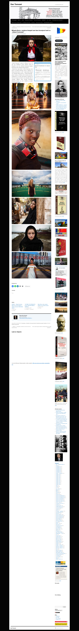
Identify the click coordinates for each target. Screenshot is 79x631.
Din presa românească (59, 516)
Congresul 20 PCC (58, 505)
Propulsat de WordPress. (60, 628)
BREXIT (57, 489)
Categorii (57, 463)
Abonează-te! (59, 40)
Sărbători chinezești (59, 551)
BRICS (57, 491)
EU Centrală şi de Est (59, 521)
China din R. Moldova (29, 20)
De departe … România (59, 511)
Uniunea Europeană (59, 554)
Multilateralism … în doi (59, 533)
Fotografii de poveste (39, 323)
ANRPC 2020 (58, 477)
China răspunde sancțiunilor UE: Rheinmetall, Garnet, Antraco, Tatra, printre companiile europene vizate (61, 416)
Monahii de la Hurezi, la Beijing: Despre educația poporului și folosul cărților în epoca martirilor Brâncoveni (61, 426)
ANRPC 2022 (58, 479)
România (33, 22)
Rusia (57, 549)
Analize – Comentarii (59, 473)
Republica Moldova (59, 541)
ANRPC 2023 (58, 481)
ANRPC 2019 (58, 476)
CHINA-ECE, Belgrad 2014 (60, 495)
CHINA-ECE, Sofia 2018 (60, 499)
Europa (57, 522)
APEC (57, 485)
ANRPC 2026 (58, 484)
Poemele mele (58, 535)
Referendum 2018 (58, 540)
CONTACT (44, 20)
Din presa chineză (33, 323)
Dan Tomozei (16, 4)
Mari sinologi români (59, 532)
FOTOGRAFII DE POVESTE (57, 20)
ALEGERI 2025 (58, 472)
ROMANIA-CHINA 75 (59, 547)
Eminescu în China (58, 520)
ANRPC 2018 (58, 475)
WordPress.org (58, 619)
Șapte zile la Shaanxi (59, 550)
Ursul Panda (58, 555)
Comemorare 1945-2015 (59, 503)
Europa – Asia (58, 523)
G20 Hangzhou (58, 526)
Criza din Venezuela (59, 507)
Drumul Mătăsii (58, 518)
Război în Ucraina (58, 538)
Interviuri (57, 530)
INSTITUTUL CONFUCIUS (16, 22)
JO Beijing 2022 (58, 531)
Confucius (57, 504)
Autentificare (58, 616)
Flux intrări (57, 617)
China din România (37, 20)
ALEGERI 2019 (58, 468)
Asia (56, 487)
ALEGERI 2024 (58, 470)
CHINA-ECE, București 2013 (60, 496)
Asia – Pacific (58, 488)
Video (57, 557)
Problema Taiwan (58, 536)
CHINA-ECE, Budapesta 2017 (60, 497)
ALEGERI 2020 (58, 469)
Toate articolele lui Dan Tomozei (25, 318)
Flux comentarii (58, 618)
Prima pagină (14, 20)
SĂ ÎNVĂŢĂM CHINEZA (48, 22)
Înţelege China (58, 528)
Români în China (58, 542)
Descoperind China (59, 512)
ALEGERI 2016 (58, 467)
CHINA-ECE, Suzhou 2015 (60, 501)
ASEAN (57, 486)
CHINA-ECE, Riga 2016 (59, 498)
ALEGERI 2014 (58, 466)
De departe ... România (25, 323)
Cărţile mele (57, 492)
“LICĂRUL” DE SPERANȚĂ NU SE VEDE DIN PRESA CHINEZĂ (30, 305)
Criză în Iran (58, 508)
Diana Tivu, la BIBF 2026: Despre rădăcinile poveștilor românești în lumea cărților (61, 432)
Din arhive (57, 513)
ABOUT (19, 20)
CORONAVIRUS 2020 (59, 506)
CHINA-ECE (58, 494)
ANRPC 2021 (58, 478)
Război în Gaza (58, 537)
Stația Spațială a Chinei (59, 552)
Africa (57, 465)
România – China (58, 544)
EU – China (49, 20)
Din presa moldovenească (59, 515)
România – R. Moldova (59, 545)
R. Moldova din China (26, 22)
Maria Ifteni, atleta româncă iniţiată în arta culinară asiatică (43, 305)
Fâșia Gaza (57, 524)
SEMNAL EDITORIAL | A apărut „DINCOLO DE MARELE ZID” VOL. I (61, 413)
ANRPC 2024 (58, 482)
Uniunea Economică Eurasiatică (60, 553)
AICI (19, 82)
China (23, 20)
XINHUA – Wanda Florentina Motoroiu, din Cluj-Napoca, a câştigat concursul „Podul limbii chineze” (17, 306)
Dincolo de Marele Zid (59, 517)
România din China (39, 22)
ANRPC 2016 (58, 474)
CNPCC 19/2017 (58, 502)
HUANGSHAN (58, 527)
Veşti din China (58, 556)
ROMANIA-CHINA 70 (59, 546)
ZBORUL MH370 (58, 559)
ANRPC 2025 (58, 483)
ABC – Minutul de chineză (60, 464)
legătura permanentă (15, 324)
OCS (56, 534)
